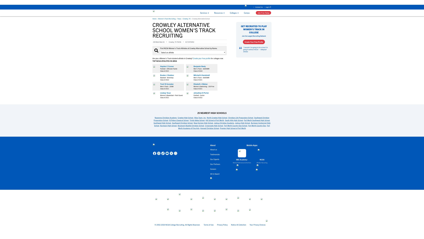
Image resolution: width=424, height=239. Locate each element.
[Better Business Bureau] (229, 212)
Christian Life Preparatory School (240, 118)
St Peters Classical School (179, 120)
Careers (213, 169)
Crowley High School (185, 118)
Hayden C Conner (167, 66)
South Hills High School (234, 120)
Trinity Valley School (197, 120)
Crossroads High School (214, 125)
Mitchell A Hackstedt (202, 75)
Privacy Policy (222, 225)
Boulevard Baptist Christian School (191, 125)
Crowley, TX (186, 19)
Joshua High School (242, 123)
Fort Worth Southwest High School (257, 120)
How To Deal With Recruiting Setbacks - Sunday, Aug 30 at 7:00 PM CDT (199, 2)
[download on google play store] (242, 171)
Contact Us (259, 7)
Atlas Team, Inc (200, 118)
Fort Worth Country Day (257, 125)
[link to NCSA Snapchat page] (175, 153)
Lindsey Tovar (165, 93)
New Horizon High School (203, 123)
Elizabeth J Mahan (201, 84)
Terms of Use (209, 225)
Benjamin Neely (200, 66)
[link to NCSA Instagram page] (158, 153)
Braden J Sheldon (167, 75)
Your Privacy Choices (257, 225)
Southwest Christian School (182, 123)
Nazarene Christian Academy (166, 118)
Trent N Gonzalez (166, 84)
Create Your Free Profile (254, 42)
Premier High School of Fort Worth (233, 128)
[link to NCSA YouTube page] (167, 153)
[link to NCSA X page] (171, 153)
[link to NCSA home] (165, 147)
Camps (247, 13)
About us (213, 149)
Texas (179, 19)
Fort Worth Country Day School (235, 125)
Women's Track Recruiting (167, 19)
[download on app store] (242, 166)
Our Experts (214, 159)
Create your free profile (202, 58)
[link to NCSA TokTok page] (163, 153)
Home (154, 19)
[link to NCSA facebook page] (154, 153)
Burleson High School (168, 125)
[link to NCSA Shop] (248, 7)
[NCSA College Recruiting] (161, 12)
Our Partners (215, 164)
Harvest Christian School (209, 128)
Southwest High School (162, 123)
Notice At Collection (238, 225)
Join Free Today (263, 13)
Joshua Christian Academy (224, 123)
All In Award (214, 174)
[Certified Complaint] (253, 212)
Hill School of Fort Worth (215, 120)
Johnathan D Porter (201, 93)
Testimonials (215, 154)
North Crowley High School (217, 118)
